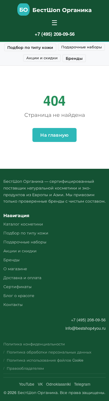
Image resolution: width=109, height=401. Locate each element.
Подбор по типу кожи (30, 47)
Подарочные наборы (81, 46)
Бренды (74, 58)
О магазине (15, 268)
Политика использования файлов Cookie (45, 360)
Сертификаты (17, 286)
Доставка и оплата (22, 277)
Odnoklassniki (58, 384)
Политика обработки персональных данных (49, 352)
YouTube (26, 384)
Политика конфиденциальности (34, 344)
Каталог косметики (23, 224)
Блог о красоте (18, 295)
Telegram (82, 384)
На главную (54, 135)
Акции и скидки (42, 57)
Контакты (13, 304)
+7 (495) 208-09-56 (55, 33)
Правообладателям (25, 368)
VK (40, 384)
